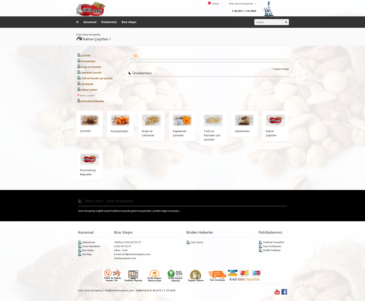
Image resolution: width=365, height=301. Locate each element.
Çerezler (86, 55)
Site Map (87, 254)
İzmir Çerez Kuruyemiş (241, 3)
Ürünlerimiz (109, 22)
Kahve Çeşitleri (89, 89)
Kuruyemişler (88, 61)
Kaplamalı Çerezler (91, 72)
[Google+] (277, 293)
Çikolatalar (87, 84)
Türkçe (215, 3)
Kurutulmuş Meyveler (92, 101)
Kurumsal (89, 22)
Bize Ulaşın (129, 22)
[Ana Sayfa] (77, 21)
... (138, 56)
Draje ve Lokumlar (91, 67)
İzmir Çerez (196, 242)
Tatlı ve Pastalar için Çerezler (97, 78)
